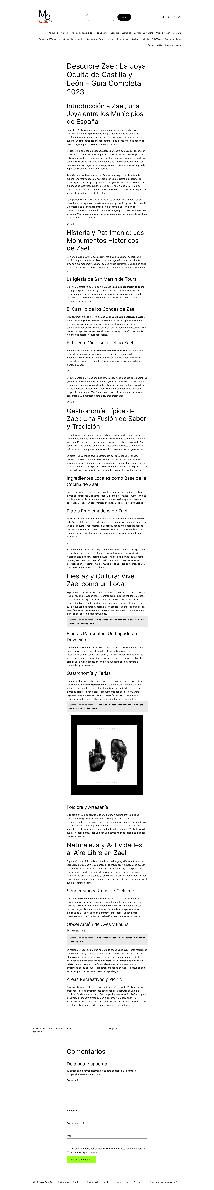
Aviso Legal (122, 1182)
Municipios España (171, 17)
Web (69, 1136)
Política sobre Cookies (69, 1182)
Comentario (74, 1080)
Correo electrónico (77, 1123)
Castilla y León (66, 1028)
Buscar (124, 17)
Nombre (72, 1110)
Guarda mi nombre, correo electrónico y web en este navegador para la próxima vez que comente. (107, 1150)
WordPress (175, 1182)
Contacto (139, 1182)
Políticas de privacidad (98, 1182)
